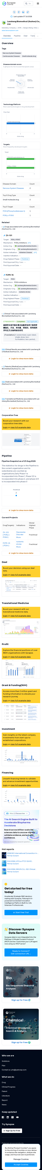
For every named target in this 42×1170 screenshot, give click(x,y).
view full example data (20, 427)
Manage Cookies (21, 1159)
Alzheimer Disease (25, 252)
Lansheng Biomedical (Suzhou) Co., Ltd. (27, 246)
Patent (4, 1091)
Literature (6, 1096)
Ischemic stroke (24, 292)
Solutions (6, 1061)
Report (5, 1100)
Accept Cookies (21, 1164)
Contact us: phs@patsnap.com (14, 1070)
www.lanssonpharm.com (10, 30)
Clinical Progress (8, 1087)
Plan (3, 1066)
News (4, 1105)
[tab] (7, 35)
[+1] (29, 243)
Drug (4, 1082)
